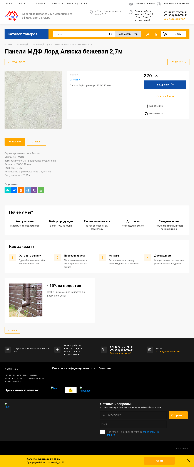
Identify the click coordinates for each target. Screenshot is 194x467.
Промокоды (56, 3)
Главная (9, 3)
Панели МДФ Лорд (41, 44)
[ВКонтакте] (14, 190)
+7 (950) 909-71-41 (175, 15)
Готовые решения (77, 3)
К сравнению (156, 106)
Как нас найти (37, 3)
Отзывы (21, 3)
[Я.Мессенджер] (8, 190)
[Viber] (34, 190)
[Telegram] (28, 190)
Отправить (178, 415)
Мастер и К (75, 80)
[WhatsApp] (41, 190)
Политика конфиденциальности (73, 368)
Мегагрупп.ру (182, 448)
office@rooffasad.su (168, 351)
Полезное (105, 368)
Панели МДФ (22, 44)
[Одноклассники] (21, 190)
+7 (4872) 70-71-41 (175, 12)
